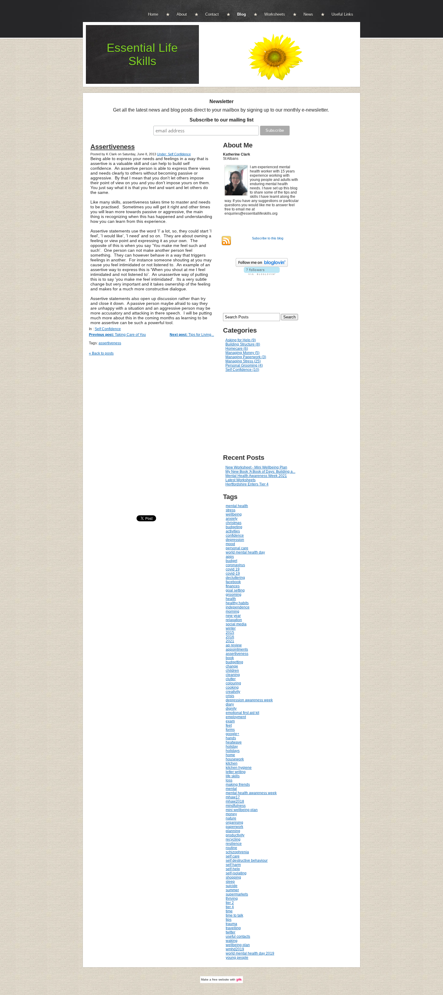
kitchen (231, 763)
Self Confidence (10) (242, 370)
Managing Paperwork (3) (245, 357)
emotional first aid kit (242, 713)
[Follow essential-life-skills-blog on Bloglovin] (262, 266)
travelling (233, 928)
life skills (233, 776)
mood (230, 544)
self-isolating (236, 873)
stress (230, 510)
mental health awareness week (251, 793)
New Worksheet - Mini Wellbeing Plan (256, 467)
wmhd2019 (235, 949)
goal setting (235, 590)
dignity (231, 708)
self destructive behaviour (247, 860)
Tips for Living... (192, 335)
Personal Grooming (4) (244, 365)
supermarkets (237, 894)
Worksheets (274, 14)
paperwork (234, 827)
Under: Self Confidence (174, 154)
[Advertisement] (267, 413)
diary (230, 704)
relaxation (234, 620)
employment (236, 717)
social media (236, 624)
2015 (230, 632)
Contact (212, 14)
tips (228, 920)
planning (233, 831)
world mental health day (245, 552)
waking (231, 941)
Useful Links (342, 14)
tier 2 (230, 903)
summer (232, 890)
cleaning (233, 675)
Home (153, 14)
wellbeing (234, 514)
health (231, 599)
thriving (232, 898)
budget (231, 561)
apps (230, 556)
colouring (233, 683)
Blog (241, 14)
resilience (234, 844)
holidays (233, 751)
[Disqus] (154, 436)
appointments (237, 649)
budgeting (234, 527)
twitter (230, 932)
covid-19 (233, 573)
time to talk (234, 915)
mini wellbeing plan (242, 810)
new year (233, 616)
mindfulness (236, 806)
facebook (233, 582)
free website (220, 979)
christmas (233, 523)
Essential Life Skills (142, 54)
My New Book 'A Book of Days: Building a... (260, 471)
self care (233, 856)
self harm (233, 865)
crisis (230, 696)
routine (231, 848)
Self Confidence (108, 329)
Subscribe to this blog (267, 238)
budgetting (234, 662)
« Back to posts (101, 353)
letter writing (236, 772)
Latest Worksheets (240, 480)
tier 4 (230, 907)
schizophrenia (237, 852)
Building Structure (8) (242, 344)
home (230, 755)
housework (235, 759)
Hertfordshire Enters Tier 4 (247, 484)
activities (233, 531)
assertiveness (110, 343)
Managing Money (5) (242, 353)
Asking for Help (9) (240, 340)
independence (238, 607)
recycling (233, 839)
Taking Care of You (117, 335)
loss (229, 780)
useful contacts (238, 936)
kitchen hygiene (239, 768)
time (229, 911)
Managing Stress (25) (243, 361)
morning (232, 611)
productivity (235, 835)
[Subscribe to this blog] (226, 240)
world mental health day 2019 (250, 953)
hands (231, 738)
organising (234, 822)
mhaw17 (233, 797)
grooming (233, 594)
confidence (235, 535)
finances (233, 586)
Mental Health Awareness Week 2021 (256, 476)
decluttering (235, 578)
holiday (232, 746)
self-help (233, 869)
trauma (231, 924)
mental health (237, 506)
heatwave (234, 742)
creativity (233, 692)
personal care (237, 548)
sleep (230, 882)
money (231, 814)
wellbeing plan (238, 945)
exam (230, 721)
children (232, 670)
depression (235, 540)
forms (230, 730)
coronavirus (235, 565)
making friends (238, 784)
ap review (234, 645)
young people (237, 958)
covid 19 (233, 569)
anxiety (231, 518)
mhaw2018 (235, 801)
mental (231, 789)
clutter (231, 679)
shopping (233, 877)
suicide (231, 886)
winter (231, 628)
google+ (232, 734)
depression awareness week (249, 700)
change (232, 666)
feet (229, 725)
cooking (232, 687)
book (230, 658)
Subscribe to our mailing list (221, 119)
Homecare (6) (236, 348)
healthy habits (237, 603)
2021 (230, 641)
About (182, 14)
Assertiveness (112, 146)
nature (231, 818)
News (308, 14)
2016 (230, 637)
